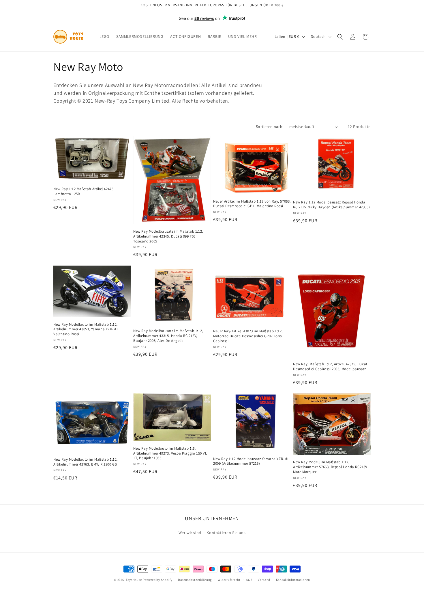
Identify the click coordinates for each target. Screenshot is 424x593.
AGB (249, 580)
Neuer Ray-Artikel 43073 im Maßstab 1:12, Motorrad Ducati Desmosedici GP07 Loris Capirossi (248, 336)
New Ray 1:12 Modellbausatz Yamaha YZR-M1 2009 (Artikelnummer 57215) (251, 461)
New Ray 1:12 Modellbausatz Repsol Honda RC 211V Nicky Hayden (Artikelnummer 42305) (331, 205)
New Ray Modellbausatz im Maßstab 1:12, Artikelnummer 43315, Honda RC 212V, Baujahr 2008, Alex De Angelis (168, 336)
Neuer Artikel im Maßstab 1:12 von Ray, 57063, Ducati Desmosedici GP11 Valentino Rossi (252, 204)
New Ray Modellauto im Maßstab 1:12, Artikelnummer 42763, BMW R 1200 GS (85, 462)
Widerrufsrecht (229, 580)
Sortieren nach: (270, 126)
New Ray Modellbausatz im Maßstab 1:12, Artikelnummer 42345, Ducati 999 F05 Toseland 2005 (168, 236)
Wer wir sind (190, 532)
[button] (340, 36)
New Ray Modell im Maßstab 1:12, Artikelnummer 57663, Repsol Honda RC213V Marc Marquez (330, 467)
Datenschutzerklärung (195, 580)
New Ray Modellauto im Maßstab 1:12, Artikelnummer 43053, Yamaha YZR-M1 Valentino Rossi (85, 329)
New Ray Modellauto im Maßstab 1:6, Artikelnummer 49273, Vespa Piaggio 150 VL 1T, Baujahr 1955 (170, 453)
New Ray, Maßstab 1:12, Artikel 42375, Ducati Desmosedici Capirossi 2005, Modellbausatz (330, 366)
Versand (264, 580)
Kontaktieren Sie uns (226, 532)
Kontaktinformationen (293, 580)
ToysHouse (134, 580)
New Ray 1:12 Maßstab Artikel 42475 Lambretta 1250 (83, 191)
